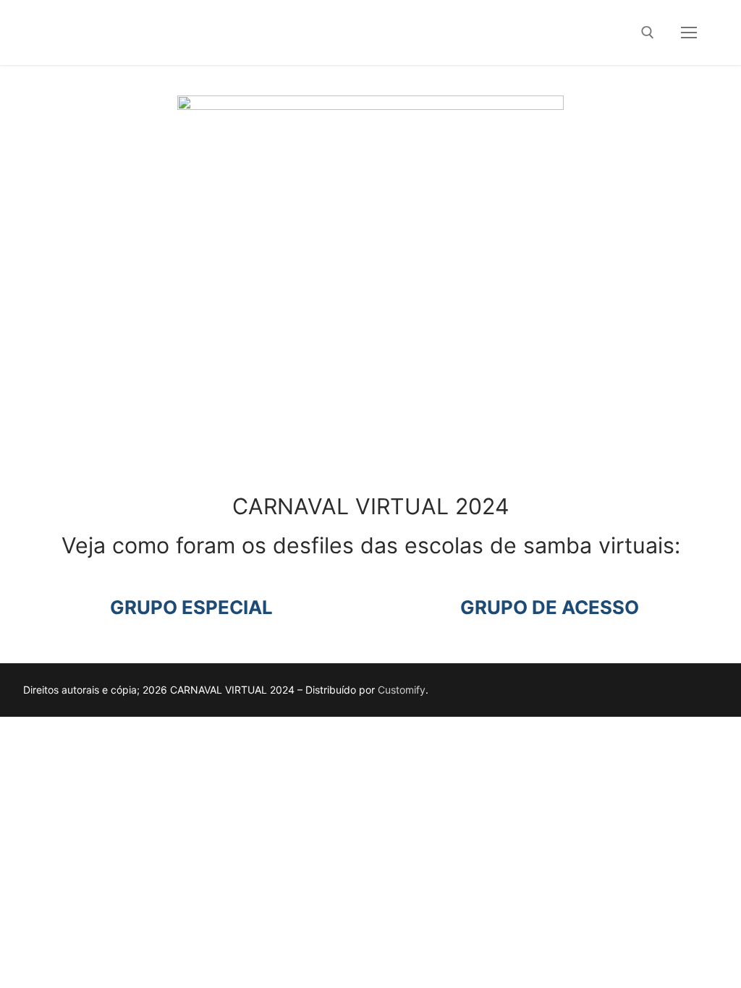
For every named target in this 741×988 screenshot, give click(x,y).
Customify (401, 689)
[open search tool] (647, 32)
